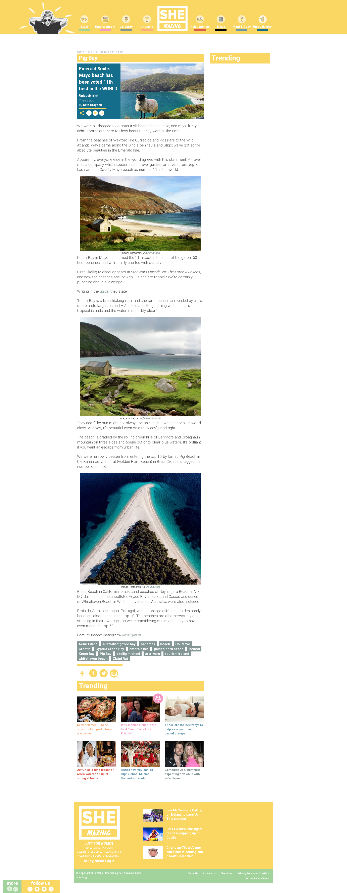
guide (104, 291)
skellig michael (128, 654)
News (221, 27)
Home (80, 51)
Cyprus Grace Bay (110, 649)
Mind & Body (242, 27)
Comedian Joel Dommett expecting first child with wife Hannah (182, 774)
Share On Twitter (95, 113)
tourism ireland (177, 654)
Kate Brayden (92, 105)
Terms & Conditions (257, 878)
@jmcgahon (131, 635)
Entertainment (105, 27)
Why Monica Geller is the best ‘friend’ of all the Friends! (138, 729)
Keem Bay (87, 654)
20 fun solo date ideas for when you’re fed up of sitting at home (95, 774)
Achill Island (88, 644)
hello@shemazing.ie (99, 861)
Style (84, 27)
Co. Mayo (182, 644)
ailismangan (152, 252)
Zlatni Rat (120, 658)
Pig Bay (105, 654)
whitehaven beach (93, 658)
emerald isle (139, 649)
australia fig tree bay (119, 644)
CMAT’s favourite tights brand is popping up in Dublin (184, 833)
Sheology (81, 877)
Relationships (200, 27)
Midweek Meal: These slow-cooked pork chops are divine (94, 729)
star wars (152, 654)
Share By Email (102, 113)
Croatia (84, 649)
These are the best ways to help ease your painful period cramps (184, 729)
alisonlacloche (152, 418)
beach (165, 644)
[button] (16, 889)
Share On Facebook (89, 113)
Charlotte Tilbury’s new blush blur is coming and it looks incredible (184, 852)
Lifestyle (147, 27)
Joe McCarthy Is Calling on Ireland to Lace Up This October (184, 814)
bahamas (148, 644)
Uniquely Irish (262, 27)
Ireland (194, 649)
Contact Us (209, 873)
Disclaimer (226, 873)
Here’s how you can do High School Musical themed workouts (137, 774)
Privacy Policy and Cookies (253, 873)
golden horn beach (169, 649)
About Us (193, 873)
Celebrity (126, 27)
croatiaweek (153, 586)
